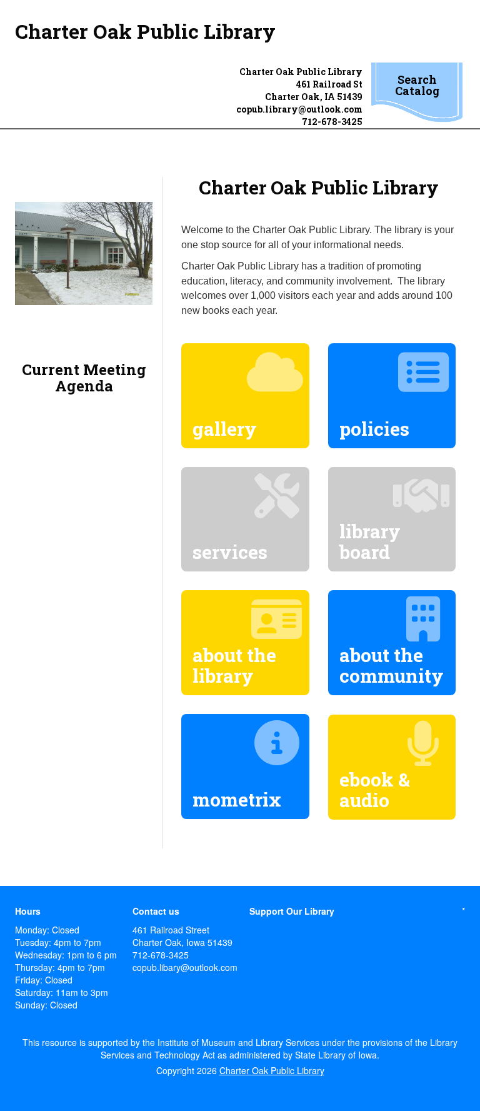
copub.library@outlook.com (299, 109)
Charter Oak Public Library (145, 31)
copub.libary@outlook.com (185, 967)
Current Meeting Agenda (84, 377)
